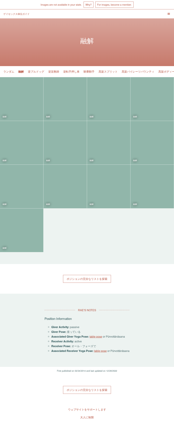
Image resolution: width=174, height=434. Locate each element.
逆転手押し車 (71, 71)
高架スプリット (108, 71)
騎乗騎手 (89, 71)
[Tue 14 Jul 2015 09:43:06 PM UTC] (65, 143)
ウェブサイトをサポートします (87, 409)
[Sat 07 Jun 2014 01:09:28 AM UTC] (108, 186)
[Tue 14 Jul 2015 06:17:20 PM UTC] (108, 143)
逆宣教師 (53, 71)
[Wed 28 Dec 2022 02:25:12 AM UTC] (21, 99)
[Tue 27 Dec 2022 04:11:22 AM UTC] (108, 99)
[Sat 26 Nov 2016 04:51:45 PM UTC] (21, 143)
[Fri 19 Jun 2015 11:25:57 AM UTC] (21, 186)
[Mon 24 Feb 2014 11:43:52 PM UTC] (152, 186)
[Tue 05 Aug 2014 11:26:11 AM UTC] (65, 186)
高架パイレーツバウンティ (138, 71)
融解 (21, 71)
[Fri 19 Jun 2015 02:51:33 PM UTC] (152, 143)
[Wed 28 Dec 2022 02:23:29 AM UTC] (65, 99)
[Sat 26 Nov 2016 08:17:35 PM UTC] (152, 99)
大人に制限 (87, 417)
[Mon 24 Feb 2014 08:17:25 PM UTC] (21, 230)
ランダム (8, 71)
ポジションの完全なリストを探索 (87, 279)
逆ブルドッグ (36, 71)
